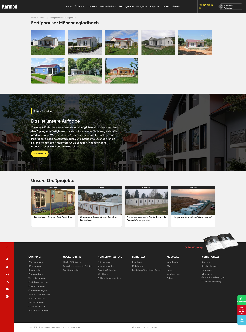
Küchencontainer (36, 306)
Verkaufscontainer (37, 278)
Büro (169, 266)
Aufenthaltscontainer (38, 310)
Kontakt (166, 6)
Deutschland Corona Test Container (193, 217)
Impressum (206, 270)
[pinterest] (7, 297)
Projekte (154, 6)
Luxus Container (36, 302)
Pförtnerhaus (104, 262)
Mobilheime (138, 266)
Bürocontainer (35, 266)
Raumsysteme (126, 6)
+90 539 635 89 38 (206, 6)
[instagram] (7, 274)
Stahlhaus (137, 262)
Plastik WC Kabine (72, 262)
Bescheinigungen (209, 266)
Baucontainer (35, 270)
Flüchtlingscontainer (38, 282)
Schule (170, 278)
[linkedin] (7, 282)
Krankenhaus (173, 274)
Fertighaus (141, 6)
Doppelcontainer (36, 286)
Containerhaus (35, 274)
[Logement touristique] (146, 202)
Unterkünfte (173, 262)
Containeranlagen (37, 290)
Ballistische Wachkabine (109, 278)
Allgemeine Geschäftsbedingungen (213, 276)
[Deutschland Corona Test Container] (193, 202)
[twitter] (7, 267)
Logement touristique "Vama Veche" (146, 217)
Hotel (169, 270)
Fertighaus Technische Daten (146, 270)
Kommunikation (150, 327)
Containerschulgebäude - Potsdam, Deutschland (52, 219)
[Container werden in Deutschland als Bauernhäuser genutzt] (100, 202)
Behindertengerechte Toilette (77, 266)
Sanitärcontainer (71, 270)
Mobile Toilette (108, 6)
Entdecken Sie (39, 154)
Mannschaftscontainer (39, 294)
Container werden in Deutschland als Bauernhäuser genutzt (99, 219)
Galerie (176, 6)
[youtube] (7, 289)
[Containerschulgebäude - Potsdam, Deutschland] (53, 202)
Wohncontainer (35, 262)
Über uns (79, 6)
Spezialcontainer (36, 298)
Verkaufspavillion (106, 266)
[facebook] (7, 260)
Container (92, 6)
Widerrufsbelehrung (211, 281)
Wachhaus (103, 274)
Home (69, 6)
